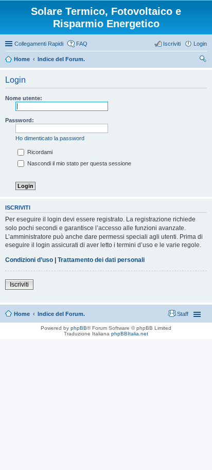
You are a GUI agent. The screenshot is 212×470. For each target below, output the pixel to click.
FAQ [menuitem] (81, 44)
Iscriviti (19, 284)
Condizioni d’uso (29, 260)
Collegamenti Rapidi (38, 44)
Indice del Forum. (61, 314)
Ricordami (39, 152)
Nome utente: (23, 98)
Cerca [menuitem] (203, 60)
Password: (19, 120)
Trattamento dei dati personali (101, 260)
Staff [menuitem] (182, 314)
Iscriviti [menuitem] (172, 44)
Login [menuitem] (200, 44)
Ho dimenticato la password (49, 138)
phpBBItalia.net (129, 333)
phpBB (78, 328)
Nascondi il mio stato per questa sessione (78, 163)
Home (22, 314)
